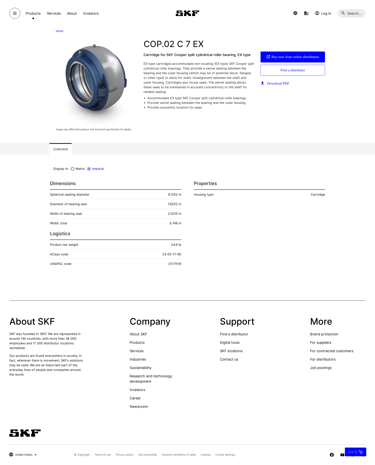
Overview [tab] (60, 149)
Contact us (229, 359)
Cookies (206, 454)
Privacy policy (125, 454)
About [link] (72, 13)
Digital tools (229, 342)
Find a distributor (292, 70)
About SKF (138, 334)
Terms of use (103, 454)
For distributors (323, 359)
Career (135, 398)
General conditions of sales (179, 454)
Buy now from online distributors (295, 57)
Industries (138, 359)
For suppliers (320, 342)
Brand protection (324, 334)
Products (137, 342)
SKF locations (231, 351)
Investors (137, 390)
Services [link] (54, 13)
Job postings (321, 368)
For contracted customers (331, 351)
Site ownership (147, 454)
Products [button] (33, 13)
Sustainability (141, 368)
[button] (295, 13)
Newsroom (139, 406)
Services (137, 351)
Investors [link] (91, 13)
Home (59, 31)
